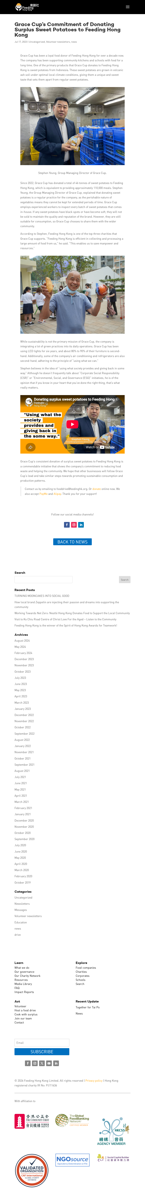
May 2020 (20, 857)
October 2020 (22, 833)
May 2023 (20, 690)
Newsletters (22, 903)
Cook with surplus (25, 1014)
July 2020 (20, 845)
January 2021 (22, 814)
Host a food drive (25, 1010)
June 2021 (20, 783)
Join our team (23, 1018)
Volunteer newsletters (58, 41)
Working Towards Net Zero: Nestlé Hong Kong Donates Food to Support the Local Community (72, 613)
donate (96, 489)
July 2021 (20, 777)
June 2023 (20, 684)
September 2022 (24, 733)
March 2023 (21, 702)
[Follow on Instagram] (74, 525)
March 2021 (21, 802)
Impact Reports (24, 992)
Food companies (86, 967)
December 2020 (24, 820)
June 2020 (20, 851)
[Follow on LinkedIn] (81, 525)
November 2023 (24, 665)
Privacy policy (93, 1080)
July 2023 (20, 678)
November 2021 (24, 752)
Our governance (24, 971)
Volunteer (20, 1006)
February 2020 (23, 876)
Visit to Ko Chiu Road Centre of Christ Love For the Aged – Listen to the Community (65, 619)
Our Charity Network (27, 975)
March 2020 (21, 870)
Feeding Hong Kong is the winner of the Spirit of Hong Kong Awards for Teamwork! (65, 625)
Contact (19, 1022)
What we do (21, 967)
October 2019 (22, 882)
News (79, 1013)
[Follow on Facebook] (67, 525)
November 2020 (24, 826)
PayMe (43, 494)
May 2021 (20, 789)
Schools (80, 980)
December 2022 (24, 715)
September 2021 (24, 764)
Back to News (72, 542)
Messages (20, 910)
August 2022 (22, 740)
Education (20, 922)
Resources (21, 980)
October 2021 (22, 758)
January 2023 (22, 709)
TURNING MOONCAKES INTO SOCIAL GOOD (41, 596)
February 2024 (23, 653)
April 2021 (20, 795)
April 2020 (20, 864)
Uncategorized (37, 41)
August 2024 (22, 640)
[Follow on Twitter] (42, 1063)
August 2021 (22, 771)
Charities (81, 971)
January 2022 (22, 746)
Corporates (82, 975)
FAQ (16, 988)
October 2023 (22, 671)
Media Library (23, 984)
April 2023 (20, 696)
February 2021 (23, 808)
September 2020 (24, 839)
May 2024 (20, 646)
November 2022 (24, 721)
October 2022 (22, 727)
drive (17, 934)
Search (80, 984)
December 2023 (24, 659)
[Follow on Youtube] (49, 1063)
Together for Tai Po (88, 1007)
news (74, 41)
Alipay (57, 494)
